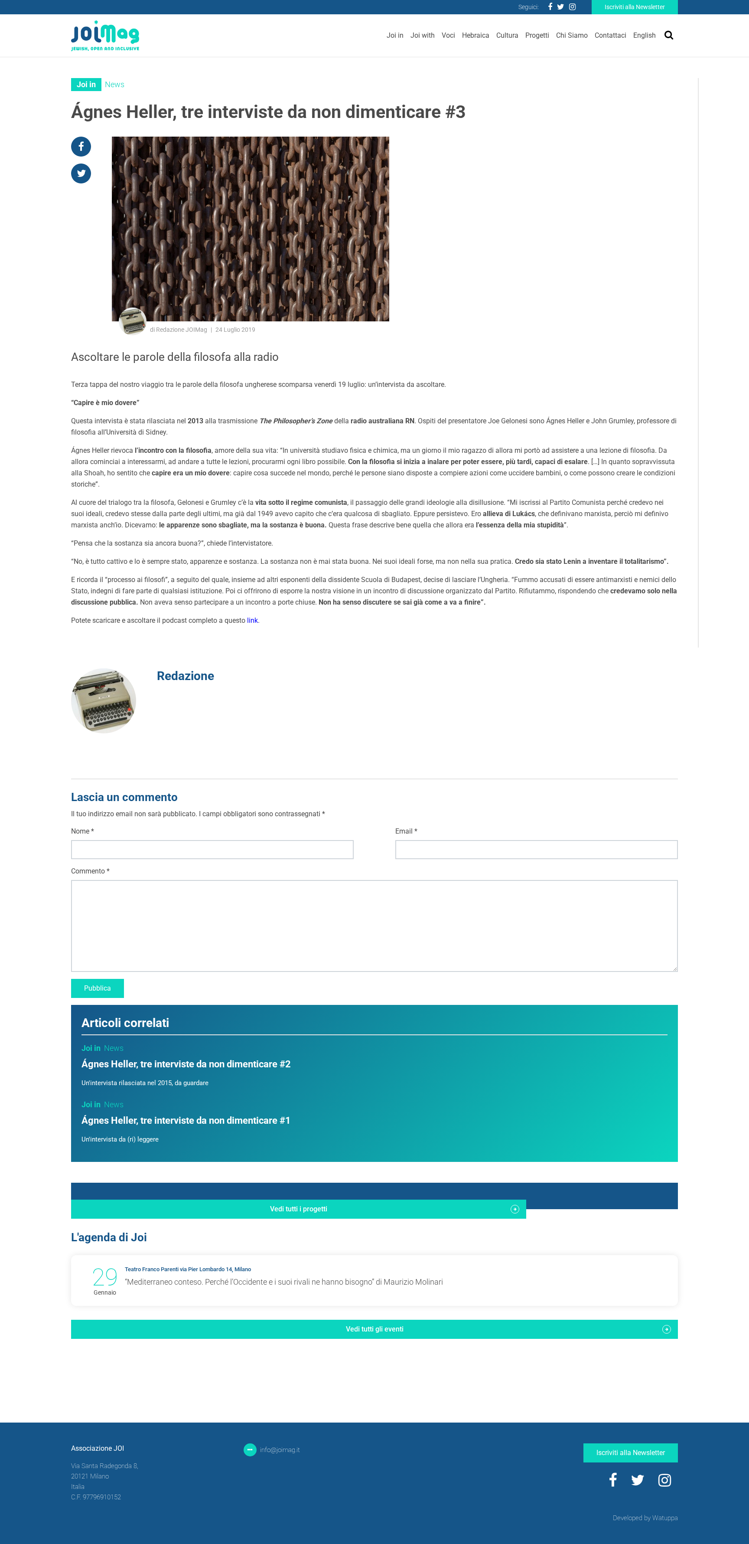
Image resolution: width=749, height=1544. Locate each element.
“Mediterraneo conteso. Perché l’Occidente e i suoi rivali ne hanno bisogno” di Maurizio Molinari (284, 1281)
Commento (90, 871)
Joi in (395, 35)
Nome (82, 831)
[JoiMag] (105, 35)
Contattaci (610, 35)
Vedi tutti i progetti (298, 1209)
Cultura (507, 35)
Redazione (185, 676)
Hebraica (475, 35)
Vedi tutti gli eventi (375, 1329)
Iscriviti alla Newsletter (635, 6)
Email (406, 831)
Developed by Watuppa (645, 1518)
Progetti (537, 35)
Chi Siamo (572, 35)
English (644, 35)
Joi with (422, 35)
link (252, 620)
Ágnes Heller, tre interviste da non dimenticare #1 (186, 1120)
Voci (448, 35)
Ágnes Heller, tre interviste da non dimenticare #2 (186, 1064)
